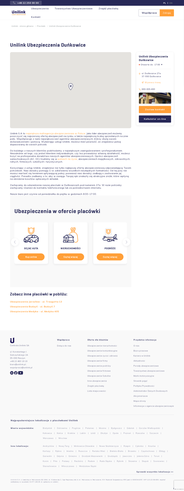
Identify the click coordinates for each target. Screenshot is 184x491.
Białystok (47, 428)
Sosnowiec (158, 461)
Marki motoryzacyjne (144, 376)
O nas (136, 346)
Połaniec (89, 428)
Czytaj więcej (71, 256)
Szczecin (154, 433)
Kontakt (36, 17)
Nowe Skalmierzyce (109, 446)
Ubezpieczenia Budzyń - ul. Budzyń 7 (32, 306)
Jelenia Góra (143, 456)
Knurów (152, 446)
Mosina (102, 428)
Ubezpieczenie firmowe (99, 371)
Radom (91, 461)
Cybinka (139, 446)
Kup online (31, 256)
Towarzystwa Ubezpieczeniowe (74, 8)
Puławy (65, 461)
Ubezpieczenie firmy (97, 361)
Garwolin (47, 456)
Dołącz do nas (64, 346)
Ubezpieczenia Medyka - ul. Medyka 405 (34, 311)
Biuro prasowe (141, 351)
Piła (55, 461)
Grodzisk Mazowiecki (92, 456)
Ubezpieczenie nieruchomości (102, 346)
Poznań (127, 433)
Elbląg (162, 451)
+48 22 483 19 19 (18, 361)
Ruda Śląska (106, 461)
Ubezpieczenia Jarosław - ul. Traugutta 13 (36, 301)
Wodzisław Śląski (87, 466)
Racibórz (78, 461)
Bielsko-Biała (116, 451)
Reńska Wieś (98, 451)
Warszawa (48, 438)
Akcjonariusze (141, 396)
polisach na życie (67, 158)
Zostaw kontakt (155, 109)
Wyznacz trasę (153, 82)
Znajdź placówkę (108, 8)
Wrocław (62, 438)
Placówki (41, 26)
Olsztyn (104, 433)
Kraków (71, 433)
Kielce (60, 433)
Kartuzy (46, 451)
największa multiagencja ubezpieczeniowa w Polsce (55, 133)
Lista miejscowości (96, 391)
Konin (45, 461)
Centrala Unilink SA (19, 345)
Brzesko (132, 451)
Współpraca (149, 12)
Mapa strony (140, 401)
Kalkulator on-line (155, 119)
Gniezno (73, 456)
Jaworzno (127, 456)
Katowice (47, 433)
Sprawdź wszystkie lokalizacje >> (154, 472)
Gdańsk (130, 428)
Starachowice (49, 466)
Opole (116, 433)
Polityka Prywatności (144, 386)
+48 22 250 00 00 (28, 2)
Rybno (58, 451)
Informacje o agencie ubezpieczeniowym (154, 406)
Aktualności (139, 361)
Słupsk (145, 461)
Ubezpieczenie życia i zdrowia (102, 356)
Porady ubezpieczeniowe (146, 366)
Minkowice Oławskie (84, 446)
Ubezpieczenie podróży (99, 366)
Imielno (70, 451)
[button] (15, 242)
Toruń (156, 456)
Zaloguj (167, 12)
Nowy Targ (64, 446)
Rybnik (120, 461)
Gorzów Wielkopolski (149, 428)
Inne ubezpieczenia (97, 381)
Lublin (83, 433)
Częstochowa (147, 451)
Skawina (132, 461)
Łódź (93, 433)
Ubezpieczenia (40, 8)
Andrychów (48, 446)
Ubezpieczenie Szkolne (99, 376)
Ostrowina (62, 428)
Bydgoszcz (116, 428)
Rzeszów (140, 433)
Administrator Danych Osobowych (150, 391)
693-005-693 (148, 89)
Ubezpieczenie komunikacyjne (102, 351)
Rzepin (127, 446)
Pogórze (76, 428)
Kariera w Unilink (142, 356)
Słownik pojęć (140, 381)
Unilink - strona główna (22, 26)
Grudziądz (113, 456)
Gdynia (60, 456)
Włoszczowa (67, 466)
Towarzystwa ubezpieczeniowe (149, 371)
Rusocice (82, 451)
